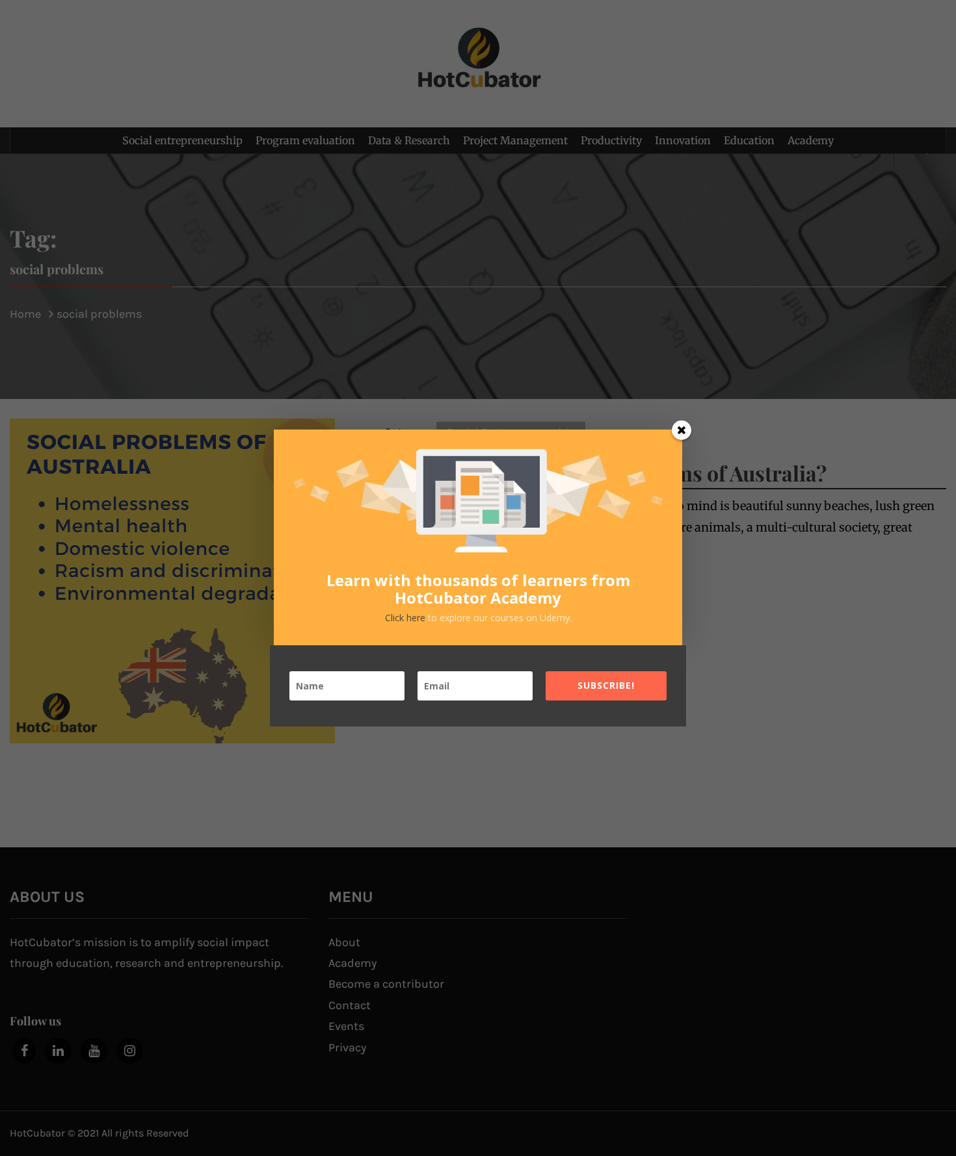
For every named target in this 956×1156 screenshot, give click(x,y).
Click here (406, 617)
